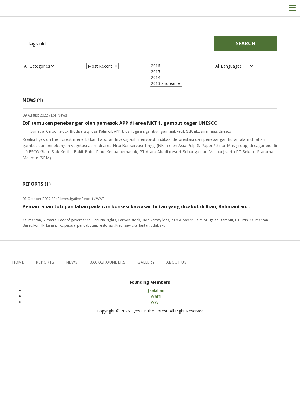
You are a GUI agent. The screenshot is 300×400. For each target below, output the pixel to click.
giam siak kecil (172, 131)
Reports (45, 262)
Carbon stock (57, 131)
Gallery (146, 262)
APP (117, 131)
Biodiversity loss (83, 131)
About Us (176, 262)
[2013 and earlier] (166, 83)
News (72, 262)
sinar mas (209, 131)
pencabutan (87, 225)
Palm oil (105, 131)
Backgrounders (108, 262)
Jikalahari (156, 290)
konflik (38, 225)
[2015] (166, 72)
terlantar (141, 225)
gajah (139, 131)
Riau (118, 225)
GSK (189, 131)
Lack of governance (74, 220)
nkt (196, 131)
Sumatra (37, 131)
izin (245, 220)
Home (18, 262)
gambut (152, 131)
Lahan (51, 225)
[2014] (166, 78)
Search (245, 43)
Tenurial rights (104, 220)
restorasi (106, 225)
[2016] (166, 66)
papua (69, 225)
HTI (238, 220)
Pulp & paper (182, 220)
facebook (191, 262)
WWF (156, 302)
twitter (201, 262)
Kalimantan (32, 220)
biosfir (127, 131)
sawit (128, 225)
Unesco (225, 131)
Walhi (156, 296)
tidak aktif (159, 225)
